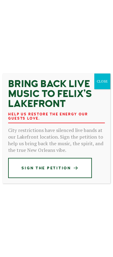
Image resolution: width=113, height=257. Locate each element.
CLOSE (102, 81)
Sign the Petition (46, 168)
